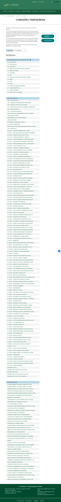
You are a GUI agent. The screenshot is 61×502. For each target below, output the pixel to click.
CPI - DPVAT (10, 83)
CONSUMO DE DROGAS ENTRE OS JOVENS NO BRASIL (19, 419)
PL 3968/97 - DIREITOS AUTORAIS (14, 290)
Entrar (56, 1)
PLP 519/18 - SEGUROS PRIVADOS (14, 365)
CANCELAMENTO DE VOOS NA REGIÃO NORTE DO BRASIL (20, 399)
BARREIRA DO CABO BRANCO (13, 397)
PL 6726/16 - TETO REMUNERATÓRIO (15, 322)
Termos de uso (28, 500)
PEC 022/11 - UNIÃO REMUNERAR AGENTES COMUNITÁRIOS (20, 143)
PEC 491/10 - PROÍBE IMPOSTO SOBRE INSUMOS (18, 236)
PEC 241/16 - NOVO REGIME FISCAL (15, 193)
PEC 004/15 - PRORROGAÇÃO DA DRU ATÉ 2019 (18, 135)
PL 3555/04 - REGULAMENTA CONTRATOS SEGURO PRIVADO (21, 283)
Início (4, 15)
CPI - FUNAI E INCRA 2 (12, 64)
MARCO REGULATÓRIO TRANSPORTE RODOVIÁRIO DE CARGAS (21, 126)
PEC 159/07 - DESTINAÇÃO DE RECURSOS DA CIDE (18, 167)
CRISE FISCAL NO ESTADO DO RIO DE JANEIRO (17, 421)
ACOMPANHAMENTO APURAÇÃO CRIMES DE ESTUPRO (19, 384)
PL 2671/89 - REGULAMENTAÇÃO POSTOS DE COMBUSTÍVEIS (20, 277)
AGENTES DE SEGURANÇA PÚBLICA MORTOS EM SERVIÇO (20, 391)
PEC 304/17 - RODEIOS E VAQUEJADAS (15, 212)
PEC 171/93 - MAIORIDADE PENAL (14, 169)
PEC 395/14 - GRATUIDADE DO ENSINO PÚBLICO (18, 225)
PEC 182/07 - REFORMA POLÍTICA (14, 176)
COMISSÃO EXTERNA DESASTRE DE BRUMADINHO (18, 414)
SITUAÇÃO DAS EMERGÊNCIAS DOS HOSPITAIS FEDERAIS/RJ (20, 466)
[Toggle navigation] (4, 14)
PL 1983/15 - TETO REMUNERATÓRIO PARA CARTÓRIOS (19, 268)
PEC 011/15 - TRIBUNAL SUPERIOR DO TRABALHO (18, 137)
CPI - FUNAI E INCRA (11, 62)
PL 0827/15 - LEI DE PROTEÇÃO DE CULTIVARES (17, 244)
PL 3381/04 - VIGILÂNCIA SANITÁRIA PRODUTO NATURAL (20, 281)
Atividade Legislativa (26, 11)
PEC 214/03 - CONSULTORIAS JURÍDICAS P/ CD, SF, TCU (19, 186)
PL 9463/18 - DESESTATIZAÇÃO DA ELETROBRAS (18, 350)
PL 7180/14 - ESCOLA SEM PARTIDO (15, 326)
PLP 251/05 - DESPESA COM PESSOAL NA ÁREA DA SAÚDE (20, 361)
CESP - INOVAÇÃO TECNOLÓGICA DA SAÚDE (17, 104)
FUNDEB (9, 440)
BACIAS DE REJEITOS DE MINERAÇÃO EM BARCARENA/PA (19, 395)
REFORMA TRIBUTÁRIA (12, 372)
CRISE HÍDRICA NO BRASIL (13, 115)
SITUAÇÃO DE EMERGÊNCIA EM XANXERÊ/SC (17, 470)
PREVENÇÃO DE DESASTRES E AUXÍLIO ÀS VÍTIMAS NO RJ (19, 453)
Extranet (42, 500)
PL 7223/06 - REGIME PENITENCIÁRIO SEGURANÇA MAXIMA (20, 331)
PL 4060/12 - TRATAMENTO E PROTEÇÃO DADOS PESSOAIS (20, 292)
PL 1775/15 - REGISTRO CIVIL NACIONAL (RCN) (17, 264)
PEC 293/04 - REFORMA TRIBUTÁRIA (15, 206)
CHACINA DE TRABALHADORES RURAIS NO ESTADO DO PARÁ (21, 406)
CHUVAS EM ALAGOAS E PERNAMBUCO (16, 408)
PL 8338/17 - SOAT (11, 346)
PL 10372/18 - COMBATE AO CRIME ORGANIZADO (18, 251)
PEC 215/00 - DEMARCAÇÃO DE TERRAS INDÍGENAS (18, 189)
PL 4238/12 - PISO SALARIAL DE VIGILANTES (17, 294)
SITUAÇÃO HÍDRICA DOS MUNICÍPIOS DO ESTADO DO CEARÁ (20, 475)
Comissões (18, 15)
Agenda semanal (48, 40)
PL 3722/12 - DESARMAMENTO (14, 288)
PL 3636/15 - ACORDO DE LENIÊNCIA (15, 285)
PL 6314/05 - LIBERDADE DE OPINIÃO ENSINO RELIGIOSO (19, 309)
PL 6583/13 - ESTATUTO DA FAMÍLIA (15, 316)
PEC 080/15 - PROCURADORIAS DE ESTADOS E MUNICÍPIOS (20, 158)
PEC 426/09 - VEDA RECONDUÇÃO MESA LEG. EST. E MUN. (20, 227)
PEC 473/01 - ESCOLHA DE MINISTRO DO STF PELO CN (19, 234)
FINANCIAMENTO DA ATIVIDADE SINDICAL (16, 117)
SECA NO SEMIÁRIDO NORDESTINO (15, 462)
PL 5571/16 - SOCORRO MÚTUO (14, 301)
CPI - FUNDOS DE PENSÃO (13, 90)
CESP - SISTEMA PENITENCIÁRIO (14, 111)
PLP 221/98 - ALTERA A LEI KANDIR (15, 359)
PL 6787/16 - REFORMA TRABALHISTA (15, 324)
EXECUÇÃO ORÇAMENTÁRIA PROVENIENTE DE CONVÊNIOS (20, 436)
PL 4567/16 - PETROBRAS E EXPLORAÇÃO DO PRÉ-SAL (19, 296)
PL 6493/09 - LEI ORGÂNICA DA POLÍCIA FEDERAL (18, 313)
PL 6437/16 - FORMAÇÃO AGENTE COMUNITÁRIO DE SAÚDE (20, 311)
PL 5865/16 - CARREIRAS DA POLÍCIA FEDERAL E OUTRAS (19, 305)
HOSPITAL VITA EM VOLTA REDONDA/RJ (16, 442)
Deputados (17, 11)
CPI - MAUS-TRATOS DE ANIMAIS (14, 92)
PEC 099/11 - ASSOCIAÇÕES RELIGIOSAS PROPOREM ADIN (20, 160)
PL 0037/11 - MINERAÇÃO (13, 240)
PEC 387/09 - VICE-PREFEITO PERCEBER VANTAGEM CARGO (20, 221)
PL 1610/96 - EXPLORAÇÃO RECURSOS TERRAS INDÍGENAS (20, 260)
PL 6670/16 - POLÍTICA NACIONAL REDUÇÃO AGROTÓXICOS (20, 320)
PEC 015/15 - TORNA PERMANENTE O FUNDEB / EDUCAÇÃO (20, 139)
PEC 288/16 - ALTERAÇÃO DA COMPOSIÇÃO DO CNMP (19, 204)
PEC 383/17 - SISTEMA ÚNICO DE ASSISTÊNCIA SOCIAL (19, 219)
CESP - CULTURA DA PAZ (12, 100)
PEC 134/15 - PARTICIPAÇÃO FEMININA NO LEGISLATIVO (19, 165)
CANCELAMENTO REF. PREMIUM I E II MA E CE (17, 401)
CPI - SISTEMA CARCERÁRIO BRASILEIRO (16, 85)
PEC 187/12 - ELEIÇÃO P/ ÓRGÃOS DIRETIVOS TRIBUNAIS (19, 178)
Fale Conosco (41, 1)
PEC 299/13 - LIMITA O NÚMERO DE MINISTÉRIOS (18, 208)
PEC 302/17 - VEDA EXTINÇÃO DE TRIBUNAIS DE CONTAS (20, 210)
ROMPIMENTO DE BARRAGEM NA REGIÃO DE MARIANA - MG (20, 460)
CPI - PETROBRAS (11, 73)
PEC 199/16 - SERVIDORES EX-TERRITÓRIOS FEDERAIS (19, 180)
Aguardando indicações (47, 36)
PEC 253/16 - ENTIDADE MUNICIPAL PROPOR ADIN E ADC (19, 197)
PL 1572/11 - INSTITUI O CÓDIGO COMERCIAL (17, 257)
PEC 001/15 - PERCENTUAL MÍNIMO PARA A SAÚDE (18, 130)
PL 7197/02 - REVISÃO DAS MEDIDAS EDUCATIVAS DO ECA (20, 329)
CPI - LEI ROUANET (11, 66)
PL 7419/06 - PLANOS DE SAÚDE (14, 335)
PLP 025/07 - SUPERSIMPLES (13, 354)
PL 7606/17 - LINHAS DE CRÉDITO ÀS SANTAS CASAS (19, 339)
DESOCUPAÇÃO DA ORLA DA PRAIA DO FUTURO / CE (19, 427)
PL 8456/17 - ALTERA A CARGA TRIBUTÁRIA (17, 348)
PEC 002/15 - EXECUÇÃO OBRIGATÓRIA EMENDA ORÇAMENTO (21, 133)
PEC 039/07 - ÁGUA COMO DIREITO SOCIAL (16, 145)
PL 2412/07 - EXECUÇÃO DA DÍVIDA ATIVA (16, 273)
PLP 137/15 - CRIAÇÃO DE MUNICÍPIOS (15, 357)
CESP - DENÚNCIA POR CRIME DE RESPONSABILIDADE (19, 102)
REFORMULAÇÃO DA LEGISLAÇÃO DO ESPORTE (17, 374)
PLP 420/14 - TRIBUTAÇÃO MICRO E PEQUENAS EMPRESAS (20, 363)
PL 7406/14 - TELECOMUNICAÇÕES (15, 333)
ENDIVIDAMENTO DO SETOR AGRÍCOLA (16, 432)
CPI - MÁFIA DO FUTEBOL (13, 70)
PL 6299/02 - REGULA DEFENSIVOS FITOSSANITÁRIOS (19, 307)
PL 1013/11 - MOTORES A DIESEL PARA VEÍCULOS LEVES (19, 247)
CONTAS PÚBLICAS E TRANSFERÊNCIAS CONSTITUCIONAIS (20, 113)
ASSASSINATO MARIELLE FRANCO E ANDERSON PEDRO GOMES (21, 393)
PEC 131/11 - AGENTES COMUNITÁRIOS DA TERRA (18, 163)
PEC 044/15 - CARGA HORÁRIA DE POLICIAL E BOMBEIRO (19, 150)
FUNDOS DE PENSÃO (12, 120)
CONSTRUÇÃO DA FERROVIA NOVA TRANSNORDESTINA (20, 416)
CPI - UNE (9, 75)
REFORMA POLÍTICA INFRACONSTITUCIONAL (17, 369)
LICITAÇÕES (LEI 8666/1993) (13, 124)
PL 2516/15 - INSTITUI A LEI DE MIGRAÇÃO (16, 275)
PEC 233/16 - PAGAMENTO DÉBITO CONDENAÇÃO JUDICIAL (20, 191)
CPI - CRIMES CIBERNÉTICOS (13, 88)
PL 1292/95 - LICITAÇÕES (12, 253)
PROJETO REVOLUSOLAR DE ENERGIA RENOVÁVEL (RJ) (19, 457)
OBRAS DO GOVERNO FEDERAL (14, 449)
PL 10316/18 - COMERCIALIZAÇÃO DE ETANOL (17, 249)
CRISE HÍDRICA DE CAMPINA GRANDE (15, 423)
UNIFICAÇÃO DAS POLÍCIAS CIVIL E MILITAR (16, 376)
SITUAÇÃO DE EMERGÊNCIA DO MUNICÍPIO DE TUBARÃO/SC (20, 468)
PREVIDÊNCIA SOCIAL (12, 367)
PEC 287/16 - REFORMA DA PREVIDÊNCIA (16, 201)
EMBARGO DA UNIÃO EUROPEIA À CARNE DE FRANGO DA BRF (21, 429)
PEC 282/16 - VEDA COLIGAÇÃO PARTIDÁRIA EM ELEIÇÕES (20, 199)
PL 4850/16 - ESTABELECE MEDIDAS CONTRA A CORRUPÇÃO (20, 298)
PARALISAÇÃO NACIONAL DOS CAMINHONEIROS (18, 451)
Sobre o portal (20, 500)
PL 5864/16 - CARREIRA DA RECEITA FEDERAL (17, 303)
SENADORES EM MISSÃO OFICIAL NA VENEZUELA (18, 464)
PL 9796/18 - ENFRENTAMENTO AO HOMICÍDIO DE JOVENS (20, 352)
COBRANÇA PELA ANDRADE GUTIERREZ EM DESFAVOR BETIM (20, 410)
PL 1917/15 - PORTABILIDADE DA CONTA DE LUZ (18, 266)
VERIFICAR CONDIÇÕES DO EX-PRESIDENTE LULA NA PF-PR (20, 479)
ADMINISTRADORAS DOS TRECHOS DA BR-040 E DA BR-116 (20, 388)
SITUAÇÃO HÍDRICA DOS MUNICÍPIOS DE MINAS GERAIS (19, 472)
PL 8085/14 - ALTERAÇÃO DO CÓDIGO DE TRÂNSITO (19, 344)
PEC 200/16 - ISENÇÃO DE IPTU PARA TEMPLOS (17, 182)
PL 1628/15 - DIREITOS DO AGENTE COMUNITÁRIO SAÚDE (20, 262)
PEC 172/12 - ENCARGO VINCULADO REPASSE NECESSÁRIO (20, 171)
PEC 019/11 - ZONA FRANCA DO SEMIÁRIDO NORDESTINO (20, 141)
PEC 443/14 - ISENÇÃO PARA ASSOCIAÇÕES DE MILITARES (20, 229)
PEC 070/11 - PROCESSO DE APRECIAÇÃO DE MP (18, 152)
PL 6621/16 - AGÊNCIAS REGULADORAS (16, 318)
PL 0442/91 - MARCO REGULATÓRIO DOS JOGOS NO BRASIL (20, 242)
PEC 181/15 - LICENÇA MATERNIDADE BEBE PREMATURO (19, 173)
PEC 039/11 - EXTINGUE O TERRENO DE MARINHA (18, 148)
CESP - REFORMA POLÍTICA (13, 109)
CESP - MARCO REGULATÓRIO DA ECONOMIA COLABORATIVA (21, 107)
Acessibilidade (34, 1)
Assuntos (5, 11)
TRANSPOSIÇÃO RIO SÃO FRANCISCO (15, 477)
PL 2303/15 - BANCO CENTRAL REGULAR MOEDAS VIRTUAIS (20, 270)
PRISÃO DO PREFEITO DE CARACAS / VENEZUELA (18, 455)
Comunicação (35, 11)
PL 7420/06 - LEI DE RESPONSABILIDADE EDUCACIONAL (19, 337)
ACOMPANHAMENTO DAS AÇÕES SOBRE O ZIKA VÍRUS (19, 386)
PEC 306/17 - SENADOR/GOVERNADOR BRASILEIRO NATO (20, 214)
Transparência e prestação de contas (47, 11)
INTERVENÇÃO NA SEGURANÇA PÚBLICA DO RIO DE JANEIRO (20, 445)
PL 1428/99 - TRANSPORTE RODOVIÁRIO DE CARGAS (19, 255)
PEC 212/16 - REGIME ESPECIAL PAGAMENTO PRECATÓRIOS (20, 184)
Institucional (11, 11)
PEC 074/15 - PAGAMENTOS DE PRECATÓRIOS (17, 154)
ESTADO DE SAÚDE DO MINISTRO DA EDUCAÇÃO (18, 434)
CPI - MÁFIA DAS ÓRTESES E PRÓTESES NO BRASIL (18, 68)
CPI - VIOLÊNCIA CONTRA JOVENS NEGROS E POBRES (19, 77)
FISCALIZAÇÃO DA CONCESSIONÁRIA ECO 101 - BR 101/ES (20, 438)
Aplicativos (36, 500)
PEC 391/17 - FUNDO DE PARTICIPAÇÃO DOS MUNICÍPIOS (20, 223)
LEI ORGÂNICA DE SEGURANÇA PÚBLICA (16, 122)
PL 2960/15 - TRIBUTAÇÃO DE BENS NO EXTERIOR (18, 279)
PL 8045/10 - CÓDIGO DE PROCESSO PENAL (17, 341)
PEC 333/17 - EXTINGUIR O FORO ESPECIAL (16, 217)
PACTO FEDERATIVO (12, 128)
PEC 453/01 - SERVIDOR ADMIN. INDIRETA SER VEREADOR (20, 232)
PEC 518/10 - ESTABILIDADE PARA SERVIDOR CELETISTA (19, 238)
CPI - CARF (9, 81)
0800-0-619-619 (48, 488)
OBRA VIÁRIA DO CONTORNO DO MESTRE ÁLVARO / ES (19, 447)
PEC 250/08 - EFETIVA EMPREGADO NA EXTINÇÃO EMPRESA (20, 195)
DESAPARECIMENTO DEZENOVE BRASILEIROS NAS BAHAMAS (20, 425)
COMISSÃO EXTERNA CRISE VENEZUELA (16, 412)
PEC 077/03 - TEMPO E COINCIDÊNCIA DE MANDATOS (19, 156)
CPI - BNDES (10, 79)
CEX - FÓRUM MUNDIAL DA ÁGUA (14, 404)
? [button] (30, 59)
